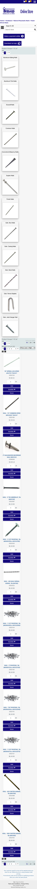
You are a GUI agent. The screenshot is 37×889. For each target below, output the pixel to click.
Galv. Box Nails (10, 223)
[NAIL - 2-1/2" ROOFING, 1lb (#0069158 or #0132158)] (11, 530)
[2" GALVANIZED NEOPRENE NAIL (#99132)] (11, 446)
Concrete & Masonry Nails (10, 152)
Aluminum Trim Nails (10, 81)
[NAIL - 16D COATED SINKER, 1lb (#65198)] (12, 824)
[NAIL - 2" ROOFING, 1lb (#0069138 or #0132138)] (12, 656)
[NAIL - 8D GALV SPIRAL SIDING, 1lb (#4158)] (12, 572)
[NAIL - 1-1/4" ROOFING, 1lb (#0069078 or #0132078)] (12, 740)
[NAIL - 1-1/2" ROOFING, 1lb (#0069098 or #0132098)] (12, 614)
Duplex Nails (10, 175)
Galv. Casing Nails (10, 246)
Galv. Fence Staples (10, 293)
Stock (12, 393)
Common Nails (10, 128)
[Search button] (35, 29)
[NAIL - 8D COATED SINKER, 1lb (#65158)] (12, 782)
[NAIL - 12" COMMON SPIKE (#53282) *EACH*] (12, 404)
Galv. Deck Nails (10, 270)
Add (11, 386)
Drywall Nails (10, 105)
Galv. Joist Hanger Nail (10, 317)
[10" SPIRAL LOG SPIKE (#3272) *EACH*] (12, 362)
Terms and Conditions (14, 883)
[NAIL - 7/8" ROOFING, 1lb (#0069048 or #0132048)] (12, 698)
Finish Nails (10, 199)
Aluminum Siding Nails (10, 57)
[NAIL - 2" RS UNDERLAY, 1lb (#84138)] (12, 488)
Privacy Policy (25, 883)
